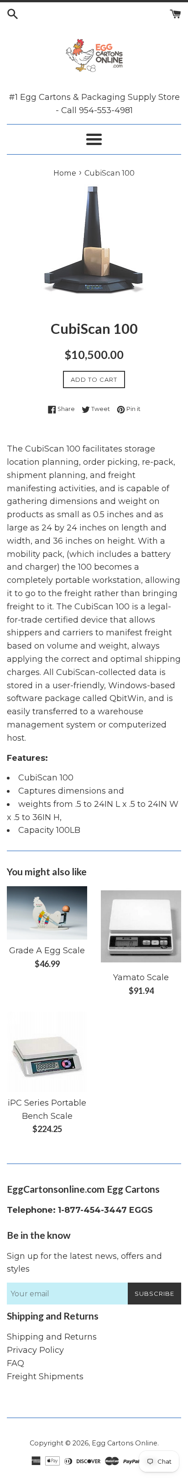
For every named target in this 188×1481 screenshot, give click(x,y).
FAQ (15, 1363)
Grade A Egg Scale (47, 951)
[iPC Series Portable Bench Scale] (47, 1052)
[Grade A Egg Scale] (47, 913)
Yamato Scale (141, 977)
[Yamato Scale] (141, 926)
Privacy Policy (35, 1350)
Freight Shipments (45, 1377)
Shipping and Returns (52, 1337)
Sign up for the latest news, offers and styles (84, 1262)
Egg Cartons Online (124, 1443)
